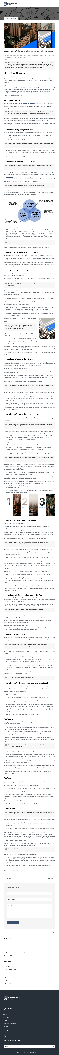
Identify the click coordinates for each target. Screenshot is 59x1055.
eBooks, (37, 55)
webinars (23, 57)
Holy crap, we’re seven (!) (9, 944)
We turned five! (7, 949)
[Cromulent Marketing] (11, 4)
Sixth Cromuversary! (8, 947)
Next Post (50, 878)
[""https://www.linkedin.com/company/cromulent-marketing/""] (5, 1036)
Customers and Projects (10, 969)
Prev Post (8, 878)
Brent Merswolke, (20, 55)
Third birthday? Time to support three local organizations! (17, 955)
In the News (7, 974)
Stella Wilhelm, (11, 57)
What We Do (7, 1017)
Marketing (7, 977)
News (6, 980)
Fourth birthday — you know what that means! (14, 952)
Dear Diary (7, 972)
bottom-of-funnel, (13, 55)
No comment (7, 59)
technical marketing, (18, 57)
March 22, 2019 (8, 53)
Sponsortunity (8, 983)
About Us (6, 1014)
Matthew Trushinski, (43, 55)
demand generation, (32, 55)
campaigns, (26, 55)
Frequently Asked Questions (10, 1023)
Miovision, (50, 55)
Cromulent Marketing (26, 1052)
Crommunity (7, 966)
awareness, (7, 55)
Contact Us (6, 1026)
